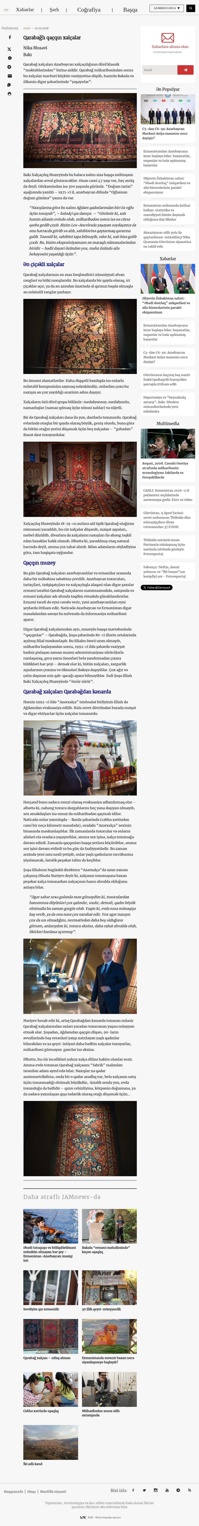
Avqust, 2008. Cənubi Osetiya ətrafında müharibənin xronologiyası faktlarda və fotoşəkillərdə (165, 470)
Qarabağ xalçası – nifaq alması (46, 1358)
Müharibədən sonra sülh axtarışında (101, 1413)
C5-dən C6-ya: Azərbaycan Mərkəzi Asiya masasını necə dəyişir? (164, 133)
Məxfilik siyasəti (53, 1491)
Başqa (130, 9)
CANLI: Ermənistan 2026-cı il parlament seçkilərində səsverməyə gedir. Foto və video (167, 495)
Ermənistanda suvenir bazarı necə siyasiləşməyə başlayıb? (108, 1360)
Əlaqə (31, 1491)
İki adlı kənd (32, 1464)
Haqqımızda (13, 1491)
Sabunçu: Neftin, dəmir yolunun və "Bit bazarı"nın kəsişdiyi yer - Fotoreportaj (164, 571)
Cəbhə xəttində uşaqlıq (41, 1411)
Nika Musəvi (35, 47)
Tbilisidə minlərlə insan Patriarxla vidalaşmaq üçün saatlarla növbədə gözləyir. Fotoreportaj (164, 547)
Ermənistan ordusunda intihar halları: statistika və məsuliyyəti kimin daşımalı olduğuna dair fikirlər (166, 212)
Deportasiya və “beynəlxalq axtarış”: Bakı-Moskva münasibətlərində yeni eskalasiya (164, 404)
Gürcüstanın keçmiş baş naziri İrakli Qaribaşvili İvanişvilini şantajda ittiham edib (166, 379)
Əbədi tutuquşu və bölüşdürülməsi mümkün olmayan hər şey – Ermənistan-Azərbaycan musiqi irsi (49, 1254)
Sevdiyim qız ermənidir (41, 1309)
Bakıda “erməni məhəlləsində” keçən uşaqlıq (106, 1250)
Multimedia (168, 423)
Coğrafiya (88, 9)
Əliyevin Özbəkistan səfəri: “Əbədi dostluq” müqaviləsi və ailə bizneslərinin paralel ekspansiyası (166, 185)
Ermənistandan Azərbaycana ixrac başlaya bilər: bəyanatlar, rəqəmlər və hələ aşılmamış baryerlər (166, 158)
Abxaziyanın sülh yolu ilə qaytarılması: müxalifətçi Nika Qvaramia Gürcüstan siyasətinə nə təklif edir (167, 239)
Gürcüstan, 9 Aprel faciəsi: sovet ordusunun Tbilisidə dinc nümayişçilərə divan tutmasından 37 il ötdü (167, 520)
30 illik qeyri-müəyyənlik (101, 1309)
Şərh (54, 9)
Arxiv (28, 28)
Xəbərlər (25, 9)
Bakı (27, 54)
